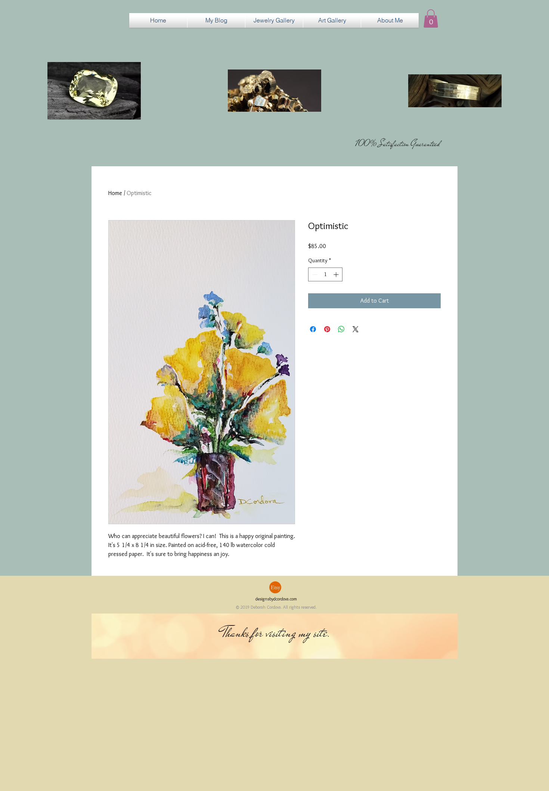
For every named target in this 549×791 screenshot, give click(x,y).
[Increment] (336, 274)
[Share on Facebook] (312, 329)
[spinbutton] (325, 274)
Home (115, 193)
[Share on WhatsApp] (341, 329)
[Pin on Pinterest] (327, 329)
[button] (274, 20)
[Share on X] (355, 329)
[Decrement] (314, 274)
